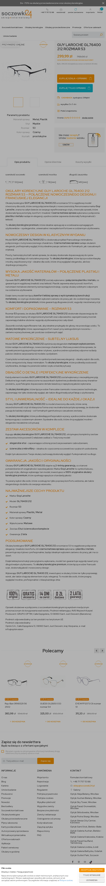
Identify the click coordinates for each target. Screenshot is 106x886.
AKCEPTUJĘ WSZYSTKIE (92, 870)
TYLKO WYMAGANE (91, 875)
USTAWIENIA (91, 880)
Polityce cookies (66, 880)
